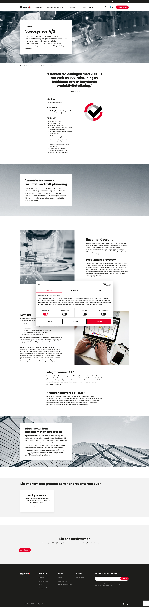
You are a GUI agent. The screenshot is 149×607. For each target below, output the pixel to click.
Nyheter (83, 7)
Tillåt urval (74, 321)
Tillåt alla (99, 321)
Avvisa (50, 321)
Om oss (114, 1)
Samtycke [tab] (49, 290)
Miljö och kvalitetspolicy (65, 584)
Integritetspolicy (62, 581)
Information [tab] (74, 290)
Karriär (60, 577)
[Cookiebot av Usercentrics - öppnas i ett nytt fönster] (103, 284)
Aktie (40, 584)
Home (21, 65)
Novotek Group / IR (124, 1)
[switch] (64, 314)
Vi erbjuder (71, 7)
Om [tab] (100, 290)
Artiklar (90, 7)
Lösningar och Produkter (55, 7)
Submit (124, 578)
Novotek (41, 577)
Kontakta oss (122, 7)
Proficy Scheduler (56, 111)
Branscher (39, 7)
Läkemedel (37, 65)
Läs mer (36, 507)
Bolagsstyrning (43, 581)
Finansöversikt (43, 588)
